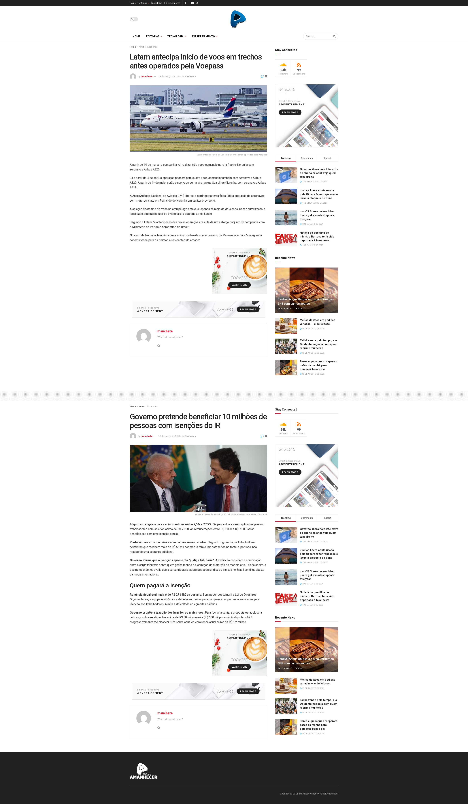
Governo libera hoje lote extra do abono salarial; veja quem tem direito (319, 173)
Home (133, 3)
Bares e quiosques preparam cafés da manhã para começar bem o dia (318, 365)
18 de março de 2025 (169, 76)
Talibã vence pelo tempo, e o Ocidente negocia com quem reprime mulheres (318, 344)
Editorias (142, 3)
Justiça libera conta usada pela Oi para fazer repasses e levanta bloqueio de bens (319, 194)
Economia (152, 47)
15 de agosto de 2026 (291, 308)
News (141, 47)
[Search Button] (334, 36)
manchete (146, 76)
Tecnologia (156, 3)
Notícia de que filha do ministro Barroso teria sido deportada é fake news (317, 236)
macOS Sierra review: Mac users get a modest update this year (317, 215)
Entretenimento (172, 3)
